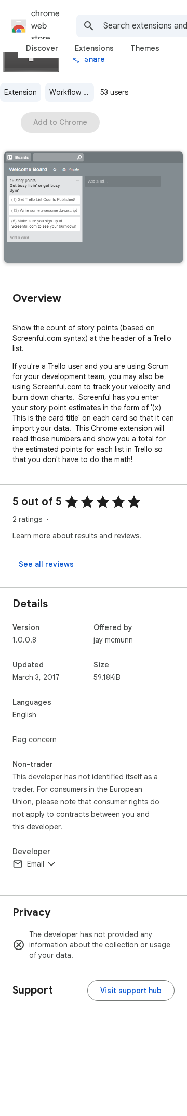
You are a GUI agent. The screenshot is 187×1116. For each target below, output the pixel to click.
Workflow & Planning (71, 92)
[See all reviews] (46, 564)
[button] (93, 208)
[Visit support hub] (131, 990)
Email (35, 864)
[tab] (42, 48)
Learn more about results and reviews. (76, 535)
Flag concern (34, 739)
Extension (20, 92)
